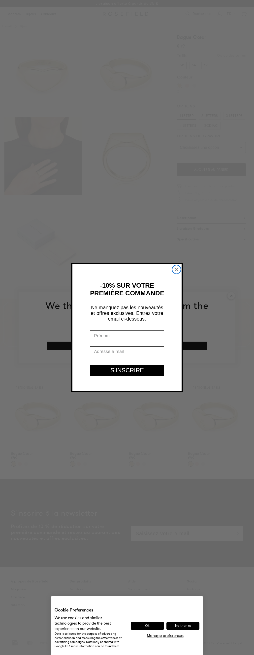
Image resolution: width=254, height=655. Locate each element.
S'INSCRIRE (127, 370)
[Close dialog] (176, 269)
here (116, 646)
